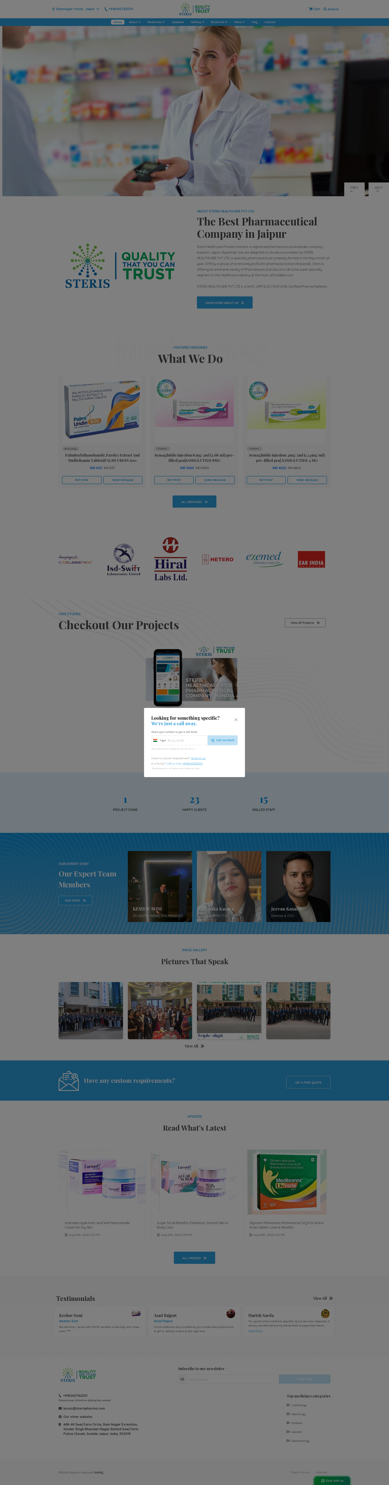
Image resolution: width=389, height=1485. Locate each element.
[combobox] (158, 740)
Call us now (184, 763)
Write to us (198, 758)
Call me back (225, 740)
